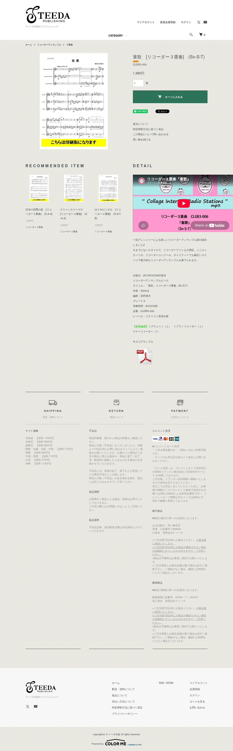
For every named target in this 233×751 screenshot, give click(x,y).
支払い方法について (123, 701)
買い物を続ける (142, 139)
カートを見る (197, 701)
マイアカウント (146, 22)
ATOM (169, 683)
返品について (140, 124)
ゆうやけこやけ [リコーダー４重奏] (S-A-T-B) (108, 214)
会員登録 (195, 689)
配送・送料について (123, 689)
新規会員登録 (167, 22)
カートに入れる (174, 97)
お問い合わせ (197, 707)
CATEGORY (115, 35)
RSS (161, 683)
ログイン (186, 22)
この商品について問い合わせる (151, 134)
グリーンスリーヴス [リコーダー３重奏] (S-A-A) (73, 214)
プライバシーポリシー (124, 713)
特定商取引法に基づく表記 (148, 129)
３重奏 (69, 44)
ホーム (28, 44)
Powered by (97, 743)
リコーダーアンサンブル (49, 44)
